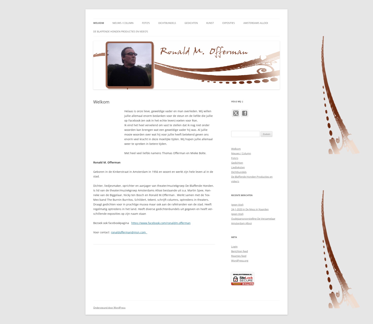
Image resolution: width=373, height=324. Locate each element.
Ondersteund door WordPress (109, 307)
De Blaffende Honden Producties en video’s (120, 31)
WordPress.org (239, 260)
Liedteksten (238, 167)
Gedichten (191, 23)
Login (234, 246)
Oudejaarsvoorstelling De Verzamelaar (253, 218)
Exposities (228, 23)
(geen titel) (237, 204)
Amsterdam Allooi (241, 223)
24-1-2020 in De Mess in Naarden (250, 209)
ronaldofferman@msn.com (129, 232)
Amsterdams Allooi (255, 23)
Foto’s (146, 23)
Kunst (210, 23)
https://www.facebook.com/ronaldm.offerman (161, 223)
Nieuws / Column (122, 23)
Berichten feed (239, 251)
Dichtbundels (167, 23)
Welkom (98, 23)
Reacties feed (238, 256)
